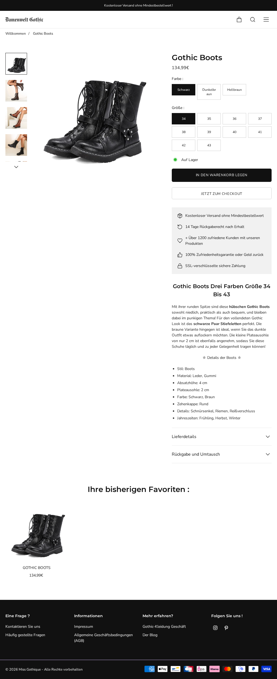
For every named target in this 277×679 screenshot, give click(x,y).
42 (184, 145)
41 (260, 132)
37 (260, 119)
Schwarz (183, 90)
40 (234, 132)
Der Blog (150, 635)
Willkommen (15, 33)
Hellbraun (234, 90)
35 (209, 119)
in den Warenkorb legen (222, 175)
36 (234, 119)
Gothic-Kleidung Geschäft (164, 626)
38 (184, 132)
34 (184, 119)
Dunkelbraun (209, 92)
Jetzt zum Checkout (221, 193)
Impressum (83, 626)
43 (209, 145)
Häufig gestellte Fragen (25, 635)
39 (209, 132)
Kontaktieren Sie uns (22, 626)
